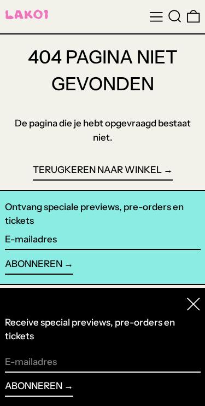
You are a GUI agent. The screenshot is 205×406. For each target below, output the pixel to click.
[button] (175, 16)
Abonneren (33, 263)
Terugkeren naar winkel (97, 169)
